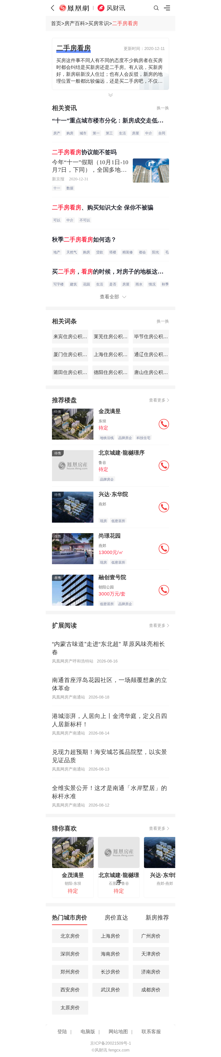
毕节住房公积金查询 (155, 336)
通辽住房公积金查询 (155, 354)
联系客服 (151, 1031)
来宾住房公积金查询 (74, 336)
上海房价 (110, 936)
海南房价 (110, 954)
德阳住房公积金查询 (114, 372)
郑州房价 (70, 971)
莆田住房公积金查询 (74, 372)
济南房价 (151, 971)
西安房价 (70, 989)
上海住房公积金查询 (114, 354)
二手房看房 (125, 23)
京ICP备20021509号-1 (110, 1043)
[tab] (69, 919)
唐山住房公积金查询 (155, 372)
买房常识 (98, 23)
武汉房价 (110, 989)
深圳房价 (70, 954)
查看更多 (157, 400)
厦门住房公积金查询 (74, 354)
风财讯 (116, 8)
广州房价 (151, 936)
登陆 (62, 1031)
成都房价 (151, 989)
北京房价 (70, 936)
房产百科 (74, 23)
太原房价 (70, 1007)
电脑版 (88, 1031)
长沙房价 (110, 971)
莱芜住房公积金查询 (114, 336)
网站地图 (118, 1031)
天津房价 (151, 954)
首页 (56, 23)
